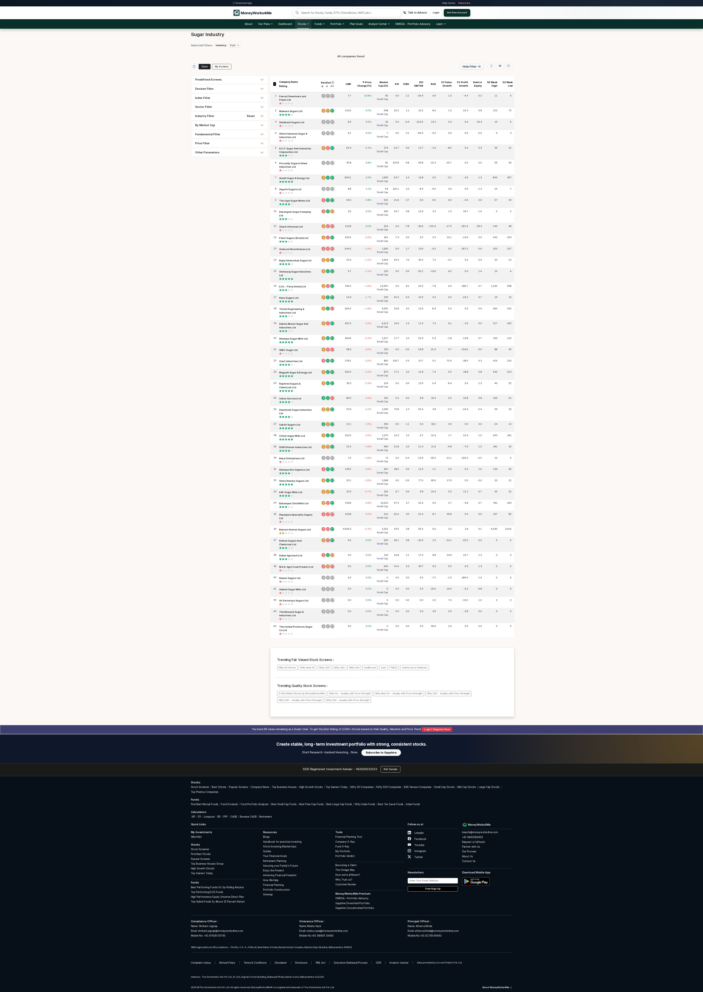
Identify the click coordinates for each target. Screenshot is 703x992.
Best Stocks (219, 787)
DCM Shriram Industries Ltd (295, 447)
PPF (225, 816)
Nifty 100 (324, 667)
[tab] (229, 79)
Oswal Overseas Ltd (291, 226)
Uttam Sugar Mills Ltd (292, 435)
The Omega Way (345, 869)
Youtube (419, 845)
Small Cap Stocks (444, 787)
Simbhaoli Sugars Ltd (291, 122)
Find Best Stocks (201, 854)
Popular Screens (238, 787)
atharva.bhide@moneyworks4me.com (437, 930)
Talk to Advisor (417, 12)
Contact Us (469, 861)
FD (199, 816)
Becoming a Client (345, 865)
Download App (244, 3)
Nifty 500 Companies (388, 787)
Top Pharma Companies (204, 791)
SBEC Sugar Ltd (288, 349)
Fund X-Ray (342, 846)
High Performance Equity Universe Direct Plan (217, 896)
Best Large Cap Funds (339, 804)
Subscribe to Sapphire (381, 752)
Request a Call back (473, 841)
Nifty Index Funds (365, 804)
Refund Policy (227, 962)
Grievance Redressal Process (350, 962)
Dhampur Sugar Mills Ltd (293, 338)
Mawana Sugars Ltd (290, 111)
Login (436, 12)
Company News (260, 787)
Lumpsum (209, 816)
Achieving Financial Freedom (279, 875)
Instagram (420, 851)
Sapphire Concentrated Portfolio (354, 908)
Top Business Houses (284, 787)
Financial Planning (273, 884)
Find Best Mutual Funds (204, 804)
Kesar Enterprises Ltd (291, 458)
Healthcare (370, 667)
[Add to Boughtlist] (508, 66)
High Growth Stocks (311, 787)
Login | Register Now (437, 729)
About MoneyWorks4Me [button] (496, 987)
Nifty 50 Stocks (287, 667)
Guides (267, 851)
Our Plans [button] (264, 23)
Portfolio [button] (336, 23)
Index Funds (413, 804)
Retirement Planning (274, 860)
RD (219, 816)
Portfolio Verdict (345, 856)
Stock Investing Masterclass (279, 846)
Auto (383, 667)
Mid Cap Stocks (466, 787)
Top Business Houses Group (207, 863)
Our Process (469, 851)
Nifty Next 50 (307, 667)
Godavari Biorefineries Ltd (294, 249)
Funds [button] (318, 23)
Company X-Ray (345, 841)
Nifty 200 (339, 667)
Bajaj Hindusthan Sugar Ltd (295, 260)
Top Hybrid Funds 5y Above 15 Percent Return (218, 901)
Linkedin (419, 832)
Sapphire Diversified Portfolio (352, 903)
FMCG (393, 667)
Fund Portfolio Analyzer (255, 804)
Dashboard (285, 23)
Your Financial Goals (275, 856)
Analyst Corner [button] (378, 23)
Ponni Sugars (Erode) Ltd (293, 237)
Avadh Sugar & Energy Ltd (294, 178)
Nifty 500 (354, 667)
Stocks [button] (302, 23)
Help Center (448, 3)
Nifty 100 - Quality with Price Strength (448, 693)
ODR (378, 962)
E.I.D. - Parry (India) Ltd (292, 286)
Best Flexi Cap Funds (311, 804)
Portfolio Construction (276, 889)
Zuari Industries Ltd (290, 361)
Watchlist (196, 836)
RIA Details (390, 769)
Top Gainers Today (336, 787)
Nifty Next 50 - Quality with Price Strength (399, 693)
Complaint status (201, 962)
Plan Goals (356, 23)
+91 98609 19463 (323, 935)
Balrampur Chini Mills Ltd (293, 503)
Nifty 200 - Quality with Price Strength (347, 700)
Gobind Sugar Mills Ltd (292, 589)
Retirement (265, 816)
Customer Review (345, 884)
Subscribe (464, 3)
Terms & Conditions (255, 962)
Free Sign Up (432, 888)
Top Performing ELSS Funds (207, 892)
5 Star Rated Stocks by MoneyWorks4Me (302, 693)
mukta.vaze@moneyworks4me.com (327, 930)
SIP (193, 816)
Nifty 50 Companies (362, 787)
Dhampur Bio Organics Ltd (294, 469)
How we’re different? (347, 874)
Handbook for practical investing (282, 841)
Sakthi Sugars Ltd (289, 424)
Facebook (420, 839)
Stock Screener (200, 787)
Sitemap (268, 894)
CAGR (233, 816)
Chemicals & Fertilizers (414, 667)
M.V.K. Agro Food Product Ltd (296, 566)
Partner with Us (471, 846)
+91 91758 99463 (431, 935)
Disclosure (301, 962)
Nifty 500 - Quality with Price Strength (300, 700)
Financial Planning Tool (348, 836)
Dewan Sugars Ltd (290, 578)
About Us (467, 856)
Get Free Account (457, 12)
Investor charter (399, 962)
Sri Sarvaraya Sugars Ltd (293, 600)
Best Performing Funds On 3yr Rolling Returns (217, 887)
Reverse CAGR (248, 816)
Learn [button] (439, 23)
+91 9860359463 (472, 837)
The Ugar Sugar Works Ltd (294, 200)
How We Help (270, 880)
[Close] (238, 45)
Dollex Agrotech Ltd (290, 555)
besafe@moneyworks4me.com (480, 832)
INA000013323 (366, 769)
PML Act (321, 962)
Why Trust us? (343, 879)
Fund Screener (229, 804)
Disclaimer (281, 962)
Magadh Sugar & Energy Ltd (295, 372)
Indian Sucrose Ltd (290, 398)
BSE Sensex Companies (418, 787)
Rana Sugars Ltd (289, 297)
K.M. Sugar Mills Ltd (290, 492)
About (248, 23)
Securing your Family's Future (280, 865)
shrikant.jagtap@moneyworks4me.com (220, 930)
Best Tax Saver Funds (390, 804)
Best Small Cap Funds (284, 804)
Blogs (266, 836)
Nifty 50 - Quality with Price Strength (350, 693)
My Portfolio (342, 851)
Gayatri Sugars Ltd (290, 189)
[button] (413, 24)
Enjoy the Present (273, 870)
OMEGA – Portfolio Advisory (351, 898)
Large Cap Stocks (489, 787)
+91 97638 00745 (214, 935)
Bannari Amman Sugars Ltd (295, 529)
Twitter (418, 857)
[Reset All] (194, 66)
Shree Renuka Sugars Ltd (294, 480)
